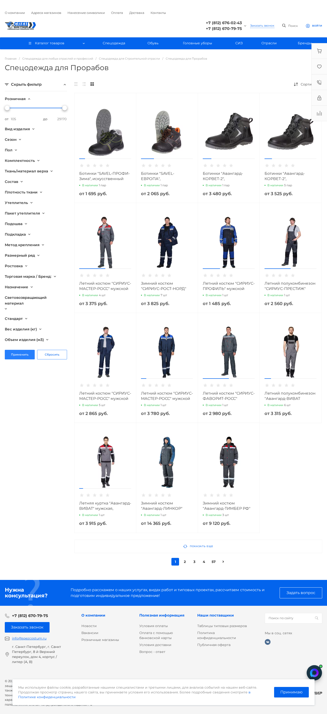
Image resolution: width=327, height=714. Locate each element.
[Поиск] (316, 618)
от (7, 119)
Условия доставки (155, 645)
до (45, 119)
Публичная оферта (214, 645)
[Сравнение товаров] (319, 113)
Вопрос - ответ (152, 652)
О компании (15, 13)
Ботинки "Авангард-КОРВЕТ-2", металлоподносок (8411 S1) (229, 178)
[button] (92, 268)
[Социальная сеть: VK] (267, 641)
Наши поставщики (215, 615)
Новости (89, 626)
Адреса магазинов (46, 13)
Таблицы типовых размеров (222, 626)
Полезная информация (161, 615)
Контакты (158, 13)
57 (214, 562)
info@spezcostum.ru (29, 638)
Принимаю (291, 692)
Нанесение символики (86, 13)
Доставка (136, 13)
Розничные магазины (100, 640)
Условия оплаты (153, 626)
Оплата (117, 13)
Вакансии (89, 633)
